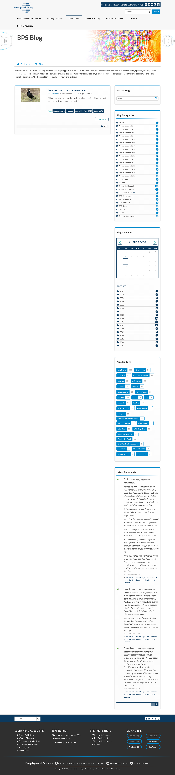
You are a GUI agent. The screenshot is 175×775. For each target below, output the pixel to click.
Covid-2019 (98, 110)
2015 (122, 328)
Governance (24, 750)
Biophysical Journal (102, 735)
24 (157, 203)
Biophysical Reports (102, 741)
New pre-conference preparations (31, 95)
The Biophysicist (101, 738)
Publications (74, 18)
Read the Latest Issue (66, 742)
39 (157, 149)
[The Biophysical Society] (23, 7)
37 (157, 143)
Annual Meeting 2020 (83, 110)
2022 (122, 304)
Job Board (153, 747)
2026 (122, 291)
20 (157, 123)
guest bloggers (59, 110)
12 (157, 199)
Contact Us (153, 735)
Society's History (26, 735)
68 (157, 193)
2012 (122, 338)
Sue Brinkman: (129, 479)
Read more (101, 119)
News (140, 4)
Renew (116, 4)
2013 (122, 335)
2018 (122, 318)
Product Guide (134, 747)
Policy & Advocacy (25, 25)
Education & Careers (114, 18)
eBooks (97, 744)
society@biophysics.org (119, 763)
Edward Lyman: (130, 648)
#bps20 (70, 110)
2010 (122, 345)
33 (157, 139)
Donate (124, 4)
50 (157, 216)
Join (110, 4)
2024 (122, 298)
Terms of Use (100, 769)
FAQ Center (153, 741)
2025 (122, 294)
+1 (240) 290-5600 (140, 763)
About (104, 4)
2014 (122, 332)
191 (157, 189)
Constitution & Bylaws (28, 744)
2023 (122, 301)
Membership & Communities (29, 18)
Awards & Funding (93, 18)
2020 (122, 311)
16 (157, 183)
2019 (122, 315)
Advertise (132, 4)
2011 (122, 342)
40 (157, 126)
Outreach (133, 18)
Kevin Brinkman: (130, 589)
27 (157, 166)
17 (157, 179)
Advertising (134, 735)
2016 (122, 325)
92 (157, 209)
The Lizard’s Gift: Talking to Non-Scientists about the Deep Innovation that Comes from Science (140, 580)
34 (157, 129)
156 (157, 186)
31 (157, 133)
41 (157, 146)
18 (125, 266)
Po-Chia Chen (53, 93)
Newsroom (134, 741)
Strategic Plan (25, 747)
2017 (122, 321)
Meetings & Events (55, 18)
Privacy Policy (89, 769)
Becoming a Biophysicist (29, 741)
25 (157, 153)
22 (157, 213)
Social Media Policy (113, 769)
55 (157, 206)
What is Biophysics (27, 738)
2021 (122, 308)
